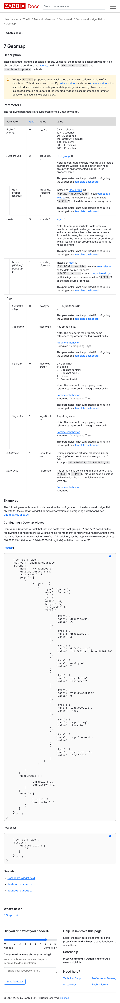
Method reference (44, 19)
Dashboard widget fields (90, 19)
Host (59, 219)
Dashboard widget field (21, 877)
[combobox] (74, 6)
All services (69, 984)
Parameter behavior (68, 342)
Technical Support (73, 978)
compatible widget (100, 273)
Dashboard (65, 19)
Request (8, 547)
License (64, 997)
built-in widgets (68, 83)
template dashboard (87, 181)
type (31, 121)
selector (104, 266)
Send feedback (14, 981)
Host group (63, 156)
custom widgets (99, 83)
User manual (11, 19)
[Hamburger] (113, 6)
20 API (26, 19)
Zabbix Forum (100, 984)
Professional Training (104, 978)
